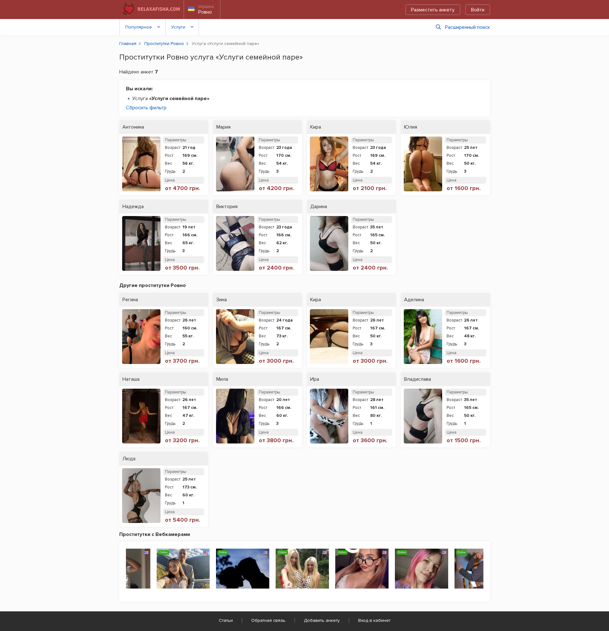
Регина (130, 300)
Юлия (410, 127)
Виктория (227, 207)
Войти (477, 10)
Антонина (133, 127)
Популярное (138, 27)
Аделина (414, 300)
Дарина (318, 207)
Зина (221, 300)
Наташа (131, 379)
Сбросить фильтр (146, 108)
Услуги (178, 27)
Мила (222, 379)
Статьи (226, 620)
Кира (315, 127)
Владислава (417, 379)
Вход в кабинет (374, 620)
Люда (128, 459)
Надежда (133, 207)
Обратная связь (268, 620)
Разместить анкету (433, 10)
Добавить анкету (322, 620)
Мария (223, 127)
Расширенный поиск (467, 27)
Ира (314, 379)
